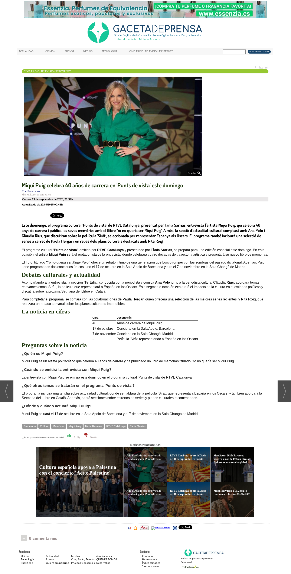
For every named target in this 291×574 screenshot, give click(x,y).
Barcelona (30, 426)
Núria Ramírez (93, 426)
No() (93, 437)
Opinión (50, 51)
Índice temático (151, 563)
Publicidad (27, 563)
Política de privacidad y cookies (197, 558)
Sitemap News (150, 566)
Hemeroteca (149, 559)
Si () (76, 437)
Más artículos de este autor (36, 194)
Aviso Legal (186, 561)
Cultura (44, 426)
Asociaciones (104, 556)
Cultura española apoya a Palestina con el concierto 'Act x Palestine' (77, 470)
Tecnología (109, 51)
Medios (87, 51)
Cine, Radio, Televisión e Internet (151, 51)
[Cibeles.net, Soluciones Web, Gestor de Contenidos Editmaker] (190, 566)
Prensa (69, 51)
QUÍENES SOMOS (106, 559)
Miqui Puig (75, 426)
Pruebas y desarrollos (84, 563)
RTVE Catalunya (116, 426)
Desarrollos (103, 563)
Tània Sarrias (138, 426)
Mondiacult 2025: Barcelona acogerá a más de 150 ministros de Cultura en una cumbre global (232, 459)
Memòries (58, 426)
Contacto (147, 556)
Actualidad (26, 51)
